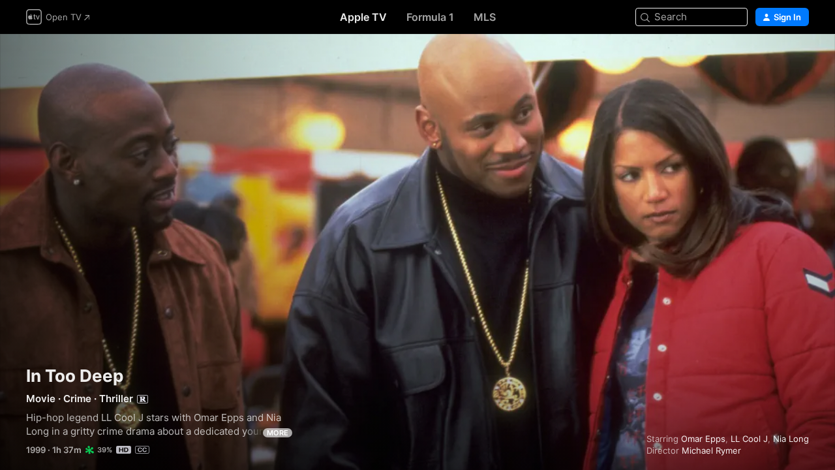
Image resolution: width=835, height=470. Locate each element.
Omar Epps (703, 438)
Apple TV (363, 17)
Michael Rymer (711, 450)
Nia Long (791, 438)
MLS (485, 17)
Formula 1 (430, 17)
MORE (277, 432)
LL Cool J (749, 438)
